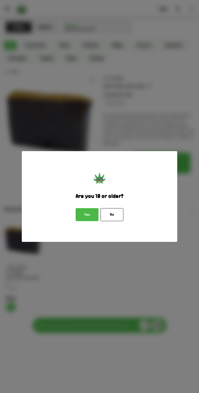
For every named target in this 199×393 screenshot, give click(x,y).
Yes (87, 215)
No (112, 215)
